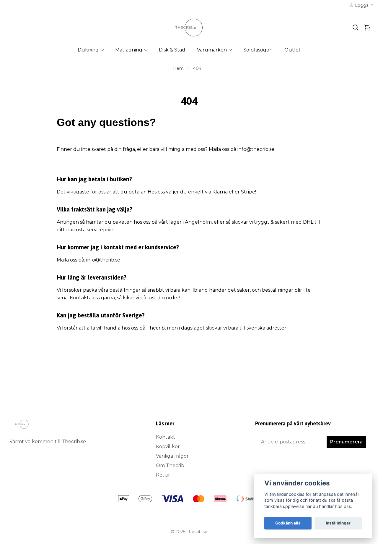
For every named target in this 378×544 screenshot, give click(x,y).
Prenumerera (346, 442)
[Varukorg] (367, 27)
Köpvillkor (168, 446)
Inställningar (338, 523)
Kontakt (165, 437)
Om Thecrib (170, 465)
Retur (163, 475)
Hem (178, 68)
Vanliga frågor (172, 456)
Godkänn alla (288, 523)
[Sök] (355, 27)
